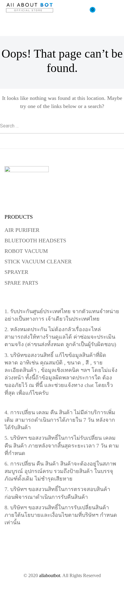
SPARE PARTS (21, 283)
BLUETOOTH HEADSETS (35, 241)
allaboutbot (49, 575)
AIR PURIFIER (22, 230)
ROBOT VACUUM (26, 251)
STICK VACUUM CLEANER (38, 262)
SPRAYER (16, 272)
